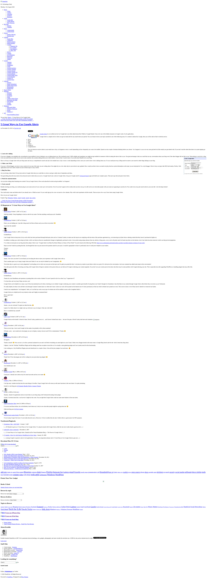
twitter (11, 475)
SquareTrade (19, 550)
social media (179, 472)
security (172, 472)
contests (34, 472)
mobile (125, 472)
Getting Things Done (12, 98)
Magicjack (9, 56)
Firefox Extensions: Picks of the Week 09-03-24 (16, 458)
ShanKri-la (186, 507)
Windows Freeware (12, 109)
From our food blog (11, 519)
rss (164, 472)
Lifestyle (6, 81)
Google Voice (10, 79)
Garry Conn (7, 316)
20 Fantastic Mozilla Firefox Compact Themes (29, 386)
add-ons (4, 472)
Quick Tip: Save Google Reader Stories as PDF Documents (17, 119)
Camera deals (10, 30)
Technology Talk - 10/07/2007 (11, 424)
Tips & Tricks (7, 90)
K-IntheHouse (7, 220)
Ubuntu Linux (39, 509)
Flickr (8, 97)
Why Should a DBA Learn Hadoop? (13, 454)
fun (61, 472)
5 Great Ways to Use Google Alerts (20, 124)
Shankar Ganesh (8, 371)
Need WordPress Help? (13, 114)
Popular (6, 450)
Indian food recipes (12, 85)
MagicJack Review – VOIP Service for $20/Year (16, 468)
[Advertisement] (14, 141)
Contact (9, 12)
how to (110, 472)
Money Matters (153, 507)
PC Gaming (13, 47)
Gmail (8, 66)
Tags (5, 451)
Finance (9, 82)
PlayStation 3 (13, 49)
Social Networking (196, 507)
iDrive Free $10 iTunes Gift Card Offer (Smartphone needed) (17, 120)
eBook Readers (11, 43)
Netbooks (9, 58)
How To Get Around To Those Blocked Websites (16, 467)
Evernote (9, 94)
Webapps (6, 91)
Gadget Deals (10, 31)
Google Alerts (43, 134)
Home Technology (12, 84)
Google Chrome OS (12, 72)
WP (5, 113)
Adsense (9, 62)
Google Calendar (11, 69)
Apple (5, 18)
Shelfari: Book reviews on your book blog (11, 487)
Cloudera (9, 27)
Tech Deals (4, 509)
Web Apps (46, 509)
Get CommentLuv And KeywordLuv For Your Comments (19, 463)
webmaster (43, 475)
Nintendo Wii (13, 46)
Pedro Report (160, 507)
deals (39, 472)
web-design (27, 475)
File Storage (10, 101)
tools (204, 472)
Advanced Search (84, 176)
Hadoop (9, 25)
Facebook (9, 95)
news (129, 472)
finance (43, 472)
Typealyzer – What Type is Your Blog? (14, 460)
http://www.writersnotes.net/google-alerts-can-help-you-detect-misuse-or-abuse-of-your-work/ (121, 243)
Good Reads (87, 507)
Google (6, 60)
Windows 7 (10, 111)
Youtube (9, 104)
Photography (10, 87)
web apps (35, 474)
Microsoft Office (11, 107)
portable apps (152, 472)
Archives (9, 15)
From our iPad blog (12, 516)
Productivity (10, 88)
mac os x (120, 472)
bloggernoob (7, 363)
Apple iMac (10, 39)
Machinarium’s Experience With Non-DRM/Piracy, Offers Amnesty (21, 457)
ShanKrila (4, 1)
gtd (98, 472)
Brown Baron (7, 211)
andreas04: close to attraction (11, 429)
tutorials (6, 475)
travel (2, 474)
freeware (56, 472)
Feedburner (10, 65)
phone (142, 472)
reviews (160, 472)
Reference (9, 17)
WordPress (59, 475)
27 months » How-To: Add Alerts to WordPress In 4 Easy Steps (20, 435)
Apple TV (16, 553)
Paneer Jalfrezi (7, 522)
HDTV (9, 52)
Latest (5, 448)
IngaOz (6, 325)
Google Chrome (11, 71)
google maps (84, 472)
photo (146, 472)
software (188, 472)
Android (9, 63)
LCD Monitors (11, 55)
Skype (8, 110)
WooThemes (14, 556)
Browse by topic (5, 493)
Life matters (136, 507)
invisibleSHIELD (18, 548)
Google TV (10, 78)
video (21, 475)
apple (14, 472)
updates (16, 475)
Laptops (9, 53)
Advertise (9, 14)
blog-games (19, 472)
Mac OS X (146, 507)
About (8, 11)
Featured (40, 507)
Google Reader (11, 76)
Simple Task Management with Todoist (14, 455)
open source (135, 472)
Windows (6, 106)
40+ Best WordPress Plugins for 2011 (13, 464)
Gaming (9, 44)
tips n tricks (32, 198)
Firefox (6, 33)
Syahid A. (6, 380)
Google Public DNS (12, 75)
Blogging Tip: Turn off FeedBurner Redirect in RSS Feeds (19, 465)
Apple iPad (10, 20)
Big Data (6, 24)
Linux (115, 472)
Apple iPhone (10, 21)
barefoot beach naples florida (11, 415)
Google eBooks (11, 74)
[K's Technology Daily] (1, 1)
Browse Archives (5, 500)
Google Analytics (11, 68)
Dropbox (9, 92)
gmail (19, 198)
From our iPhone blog (12, 513)
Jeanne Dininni (8, 232)
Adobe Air (9, 472)
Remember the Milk (12, 100)
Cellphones (10, 40)
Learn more (4, 541)
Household (104, 472)
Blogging (10, 198)
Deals (5, 28)
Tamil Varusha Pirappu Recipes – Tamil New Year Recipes (19, 524)
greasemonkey (92, 472)
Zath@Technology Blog (10, 403)
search (27, 198)
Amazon (19, 551)
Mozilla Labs (10, 36)
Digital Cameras (11, 41)
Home (5, 9)
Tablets (9, 59)
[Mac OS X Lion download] (8, 444)
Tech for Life (17, 128)
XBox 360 (13, 50)
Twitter (9, 103)
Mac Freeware (10, 23)
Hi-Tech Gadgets (18, 409)
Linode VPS (14, 554)
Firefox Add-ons (11, 34)
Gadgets (6, 37)
